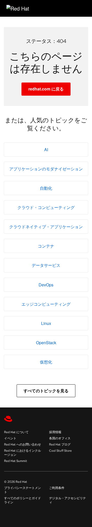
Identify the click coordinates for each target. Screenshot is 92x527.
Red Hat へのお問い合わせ (22, 444)
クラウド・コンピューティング (46, 207)
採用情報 (55, 432)
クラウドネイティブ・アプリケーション (46, 227)
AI (46, 149)
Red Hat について (16, 432)
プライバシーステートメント (22, 490)
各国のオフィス (60, 438)
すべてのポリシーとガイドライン (22, 500)
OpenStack (46, 343)
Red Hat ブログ (60, 444)
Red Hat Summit (15, 461)
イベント (10, 438)
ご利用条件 (56, 488)
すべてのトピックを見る (46, 391)
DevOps (46, 285)
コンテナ (46, 246)
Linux (46, 323)
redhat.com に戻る (46, 89)
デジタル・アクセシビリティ (67, 500)
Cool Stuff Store (60, 451)
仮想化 (46, 362)
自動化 (46, 188)
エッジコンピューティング (46, 304)
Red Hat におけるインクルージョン (22, 453)
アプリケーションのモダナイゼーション (46, 169)
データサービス (46, 265)
